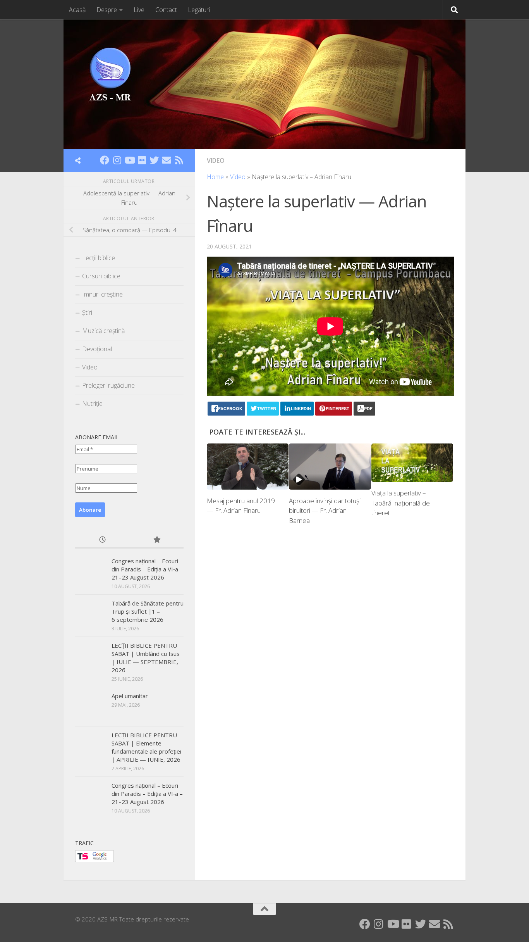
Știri (87, 312)
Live (139, 9)
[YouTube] (129, 160)
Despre (106, 9)
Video (216, 160)
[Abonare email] (166, 160)
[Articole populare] (156, 540)
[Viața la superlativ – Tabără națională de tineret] (412, 462)
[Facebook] (104, 160)
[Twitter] (154, 160)
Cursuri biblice (101, 276)
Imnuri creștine (102, 294)
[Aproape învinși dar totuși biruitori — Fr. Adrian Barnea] (330, 466)
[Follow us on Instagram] (117, 160)
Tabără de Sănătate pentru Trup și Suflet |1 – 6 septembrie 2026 (148, 611)
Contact (166, 9)
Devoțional (97, 349)
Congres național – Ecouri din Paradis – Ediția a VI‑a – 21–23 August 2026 (147, 569)
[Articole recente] (102, 540)
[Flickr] (141, 160)
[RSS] (179, 160)
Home (215, 177)
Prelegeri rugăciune (108, 385)
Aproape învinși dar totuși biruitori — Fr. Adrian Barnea (325, 510)
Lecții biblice (98, 258)
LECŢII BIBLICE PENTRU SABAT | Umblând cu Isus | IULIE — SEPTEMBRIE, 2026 (146, 658)
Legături (199, 9)
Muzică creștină (103, 330)
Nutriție (92, 403)
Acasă (77, 9)
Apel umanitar (130, 696)
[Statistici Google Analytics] (94, 860)
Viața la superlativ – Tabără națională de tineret (400, 502)
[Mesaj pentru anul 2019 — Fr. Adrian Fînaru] (248, 466)
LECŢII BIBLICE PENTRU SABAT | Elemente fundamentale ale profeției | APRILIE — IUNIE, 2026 (146, 747)
